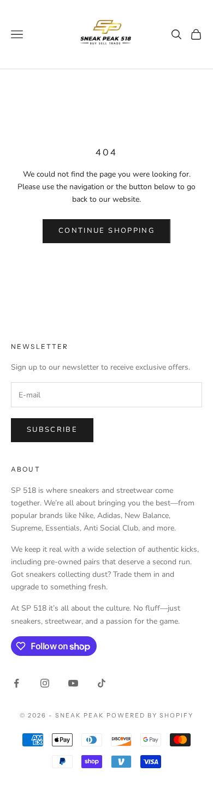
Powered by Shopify (149, 715)
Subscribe (52, 430)
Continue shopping (106, 231)
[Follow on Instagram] (44, 683)
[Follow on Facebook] (16, 683)
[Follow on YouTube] (73, 683)
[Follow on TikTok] (101, 683)
